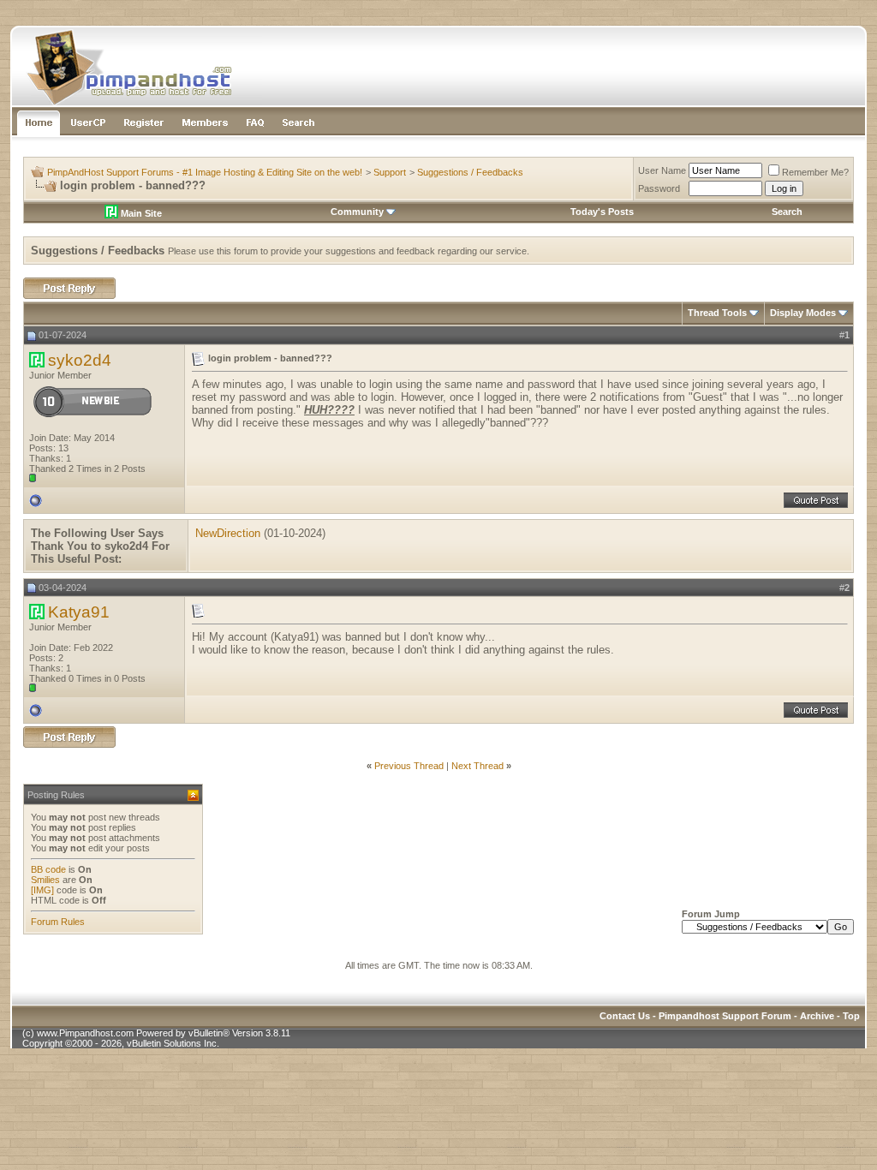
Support (389, 172)
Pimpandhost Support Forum (725, 1016)
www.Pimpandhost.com (85, 1033)
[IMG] (42, 890)
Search (787, 211)
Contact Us (625, 1016)
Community (357, 211)
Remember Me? (815, 172)
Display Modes (803, 312)
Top (851, 1016)
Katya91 (79, 612)
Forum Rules (58, 921)
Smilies (45, 880)
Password (659, 188)
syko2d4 (79, 360)
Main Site (140, 213)
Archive (817, 1016)
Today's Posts (602, 211)
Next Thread (477, 766)
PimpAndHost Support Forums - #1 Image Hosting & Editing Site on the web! (204, 172)
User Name (662, 170)
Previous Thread (409, 766)
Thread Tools (717, 312)
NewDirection (227, 533)
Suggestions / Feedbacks (470, 172)
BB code (48, 869)
